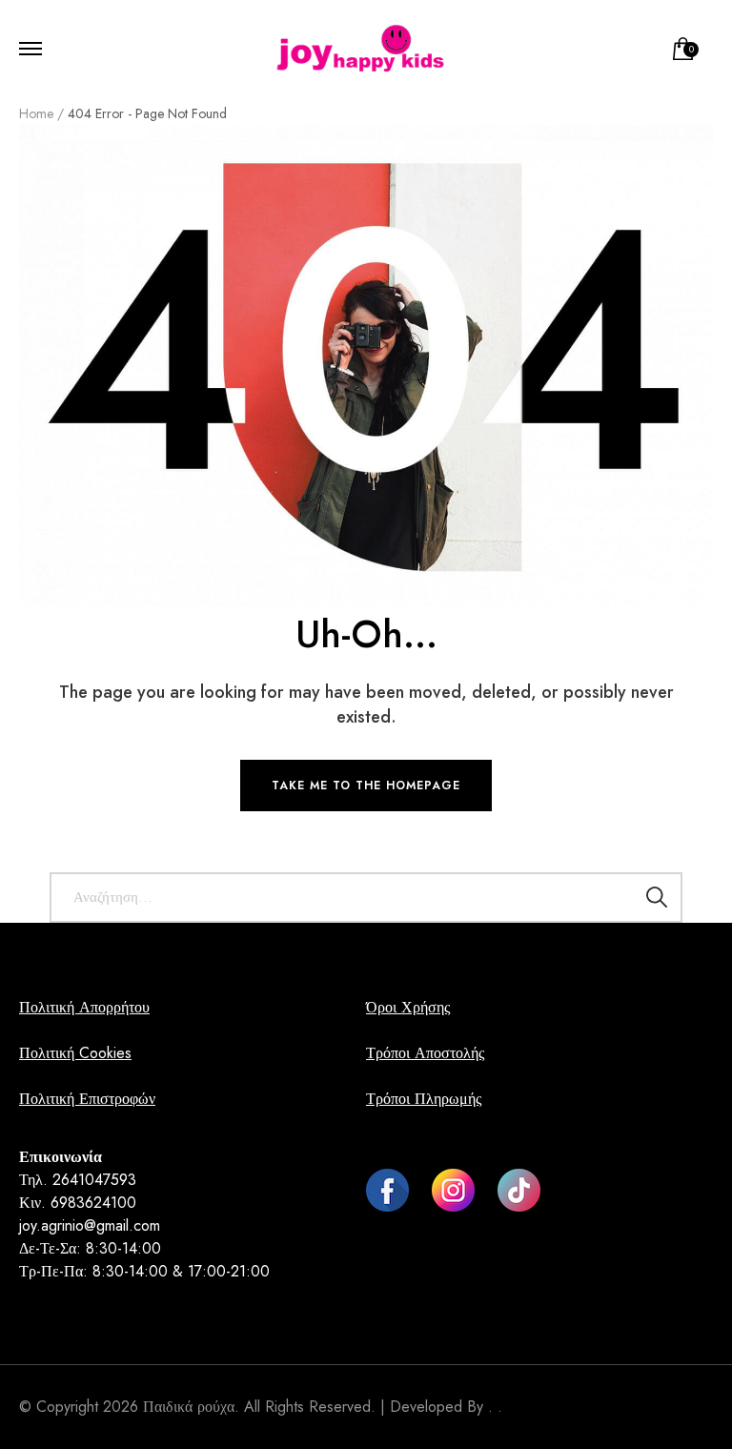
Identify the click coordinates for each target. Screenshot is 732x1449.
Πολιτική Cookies (75, 1053)
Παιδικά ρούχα (188, 1407)
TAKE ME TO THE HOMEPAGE (366, 785)
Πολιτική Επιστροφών (87, 1099)
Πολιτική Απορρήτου (84, 1007)
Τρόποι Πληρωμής (423, 1099)
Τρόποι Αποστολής (425, 1053)
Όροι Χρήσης (408, 1007)
